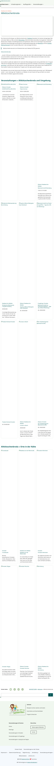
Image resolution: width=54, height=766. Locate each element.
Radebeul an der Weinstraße (24, 553)
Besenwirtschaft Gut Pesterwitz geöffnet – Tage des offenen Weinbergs (44, 306)
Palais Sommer (23, 89)
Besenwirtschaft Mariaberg (44, 188)
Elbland (4, 87)
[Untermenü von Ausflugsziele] (31, 4)
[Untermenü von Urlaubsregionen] (21, 4)
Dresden (8, 87)
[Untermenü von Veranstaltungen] (43, 4)
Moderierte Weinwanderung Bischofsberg (8, 306)
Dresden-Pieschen (24, 668)
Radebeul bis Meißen (6, 11)
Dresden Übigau (6, 666)
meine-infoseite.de (31, 762)
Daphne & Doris (26, 759)
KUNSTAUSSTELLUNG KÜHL (9, 89)
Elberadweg (21, 40)
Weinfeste (40, 43)
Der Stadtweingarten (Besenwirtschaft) (43, 424)
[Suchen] (50, 694)
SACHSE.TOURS (33, 689)
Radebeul (30, 38)
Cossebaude (5, 552)
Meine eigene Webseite (38, 727)
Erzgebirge (40, 303)
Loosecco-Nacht (24, 425)
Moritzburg (41, 670)
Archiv (33, 732)
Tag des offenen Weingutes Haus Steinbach (27, 307)
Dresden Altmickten (43, 552)
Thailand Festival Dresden (8, 422)
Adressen (40, 689)
